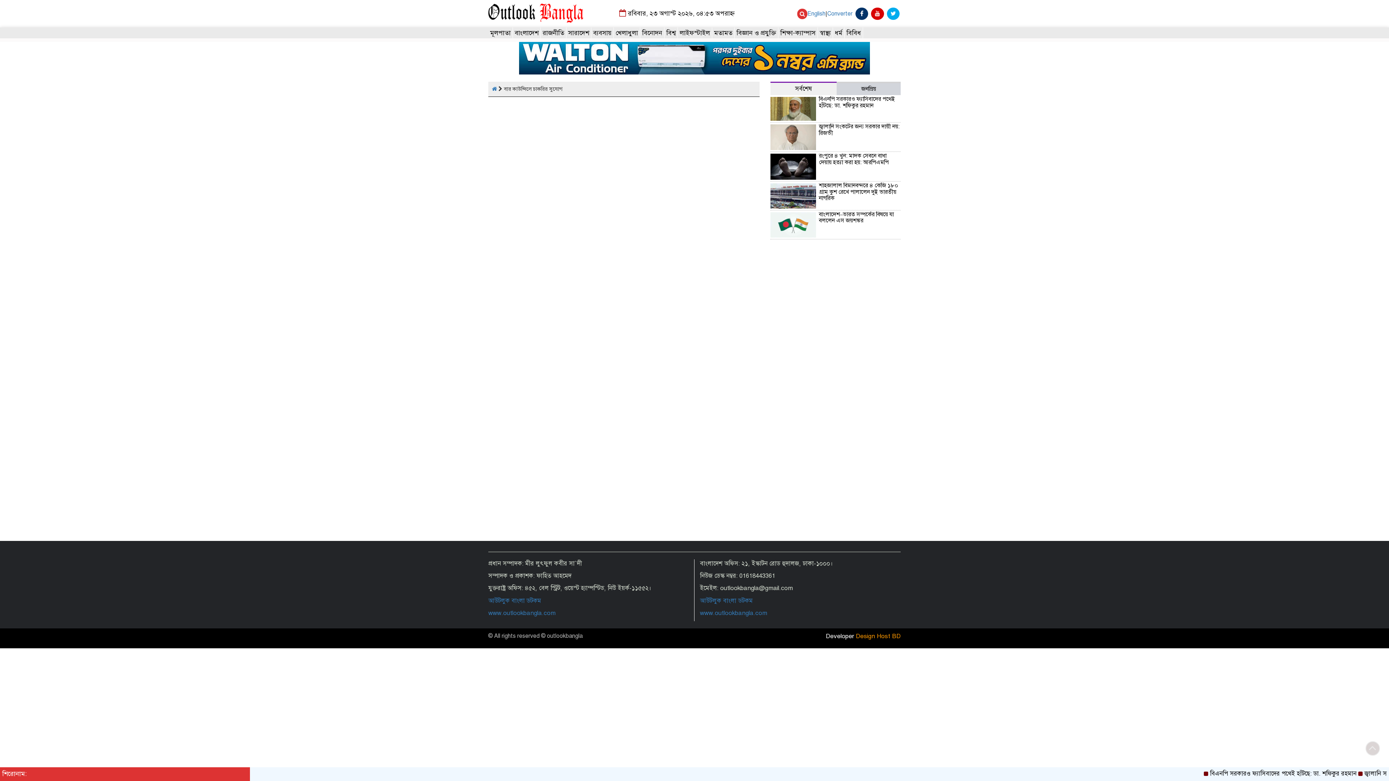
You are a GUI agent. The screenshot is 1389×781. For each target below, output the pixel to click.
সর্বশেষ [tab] (803, 89)
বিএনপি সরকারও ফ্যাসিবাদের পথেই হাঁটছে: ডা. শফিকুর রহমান (857, 102)
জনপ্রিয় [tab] (868, 89)
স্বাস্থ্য (825, 33)
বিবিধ (853, 33)
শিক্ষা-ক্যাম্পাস (798, 33)
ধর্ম (838, 33)
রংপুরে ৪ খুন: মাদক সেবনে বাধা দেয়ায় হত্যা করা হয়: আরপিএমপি (854, 159)
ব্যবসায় (602, 33)
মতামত (723, 33)
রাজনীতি (553, 33)
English (816, 13)
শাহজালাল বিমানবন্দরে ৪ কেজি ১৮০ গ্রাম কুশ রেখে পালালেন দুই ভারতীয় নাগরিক (858, 192)
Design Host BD (878, 636)
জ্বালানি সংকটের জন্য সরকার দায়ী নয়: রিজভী (859, 130)
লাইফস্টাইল (695, 33)
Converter (840, 13)
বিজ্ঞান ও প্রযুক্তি (756, 33)
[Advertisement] (835, 478)
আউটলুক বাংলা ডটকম (514, 601)
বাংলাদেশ (527, 33)
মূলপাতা (500, 33)
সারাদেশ (578, 33)
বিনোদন (652, 33)
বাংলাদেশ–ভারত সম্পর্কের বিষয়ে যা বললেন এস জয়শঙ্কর (856, 218)
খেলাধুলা (627, 33)
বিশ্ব (671, 33)
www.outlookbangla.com (522, 613)
